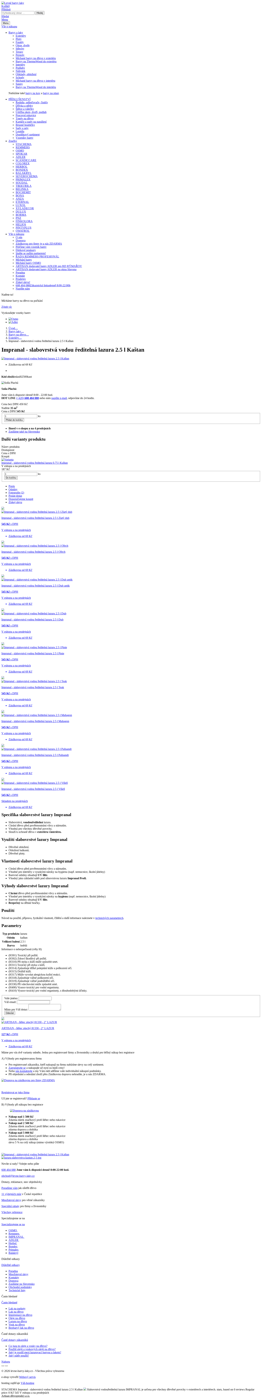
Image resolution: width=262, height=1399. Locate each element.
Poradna (20, 272)
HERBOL (21, 166)
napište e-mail (59, 398)
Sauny (19, 83)
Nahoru (5, 1361)
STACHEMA (24, 144)
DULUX (21, 211)
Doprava (20, 240)
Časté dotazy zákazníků (14, 1339)
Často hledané (9, 1302)
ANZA (20, 198)
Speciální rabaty (10, 1206)
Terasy (19, 51)
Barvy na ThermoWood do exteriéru (36, 61)
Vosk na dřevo (17, 1324)
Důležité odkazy (10, 1265)
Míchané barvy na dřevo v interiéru (35, 80)
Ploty (19, 38)
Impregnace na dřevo (20, 1314)
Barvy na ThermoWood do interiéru (36, 87)
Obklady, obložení (26, 74)
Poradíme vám (9, 1187)
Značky (13, 140)
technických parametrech (109, 918)
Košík (5, 6)
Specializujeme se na (13, 1224)
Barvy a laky (16, 32)
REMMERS (23, 147)
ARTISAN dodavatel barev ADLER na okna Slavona (46, 269)
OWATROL (23, 230)
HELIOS (21, 224)
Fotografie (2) (16, 492)
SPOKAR (21, 153)
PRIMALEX (23, 179)
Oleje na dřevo (17, 1318)
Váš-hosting (27, 1383)
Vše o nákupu (9, 26)
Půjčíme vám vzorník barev (31, 246)
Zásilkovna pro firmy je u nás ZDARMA (39, 243)
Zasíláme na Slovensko (22, 1283)
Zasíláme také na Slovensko (24, 431)
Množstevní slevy (11, 1200)
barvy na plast (51, 93)
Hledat (5, 16)
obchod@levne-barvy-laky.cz (18, 1175)
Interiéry (20, 64)
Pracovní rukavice (26, 115)
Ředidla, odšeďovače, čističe (32, 102)
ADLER (20, 157)
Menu (4, 19)
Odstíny (13, 489)
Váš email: (10, 1002)
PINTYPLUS (23, 227)
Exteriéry (21, 35)
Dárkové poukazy (26, 250)
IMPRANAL (16, 1236)
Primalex (14, 1249)
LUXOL (21, 205)
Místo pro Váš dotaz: (16, 1009)
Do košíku (11, 477)
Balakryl (13, 1252)
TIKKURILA (24, 185)
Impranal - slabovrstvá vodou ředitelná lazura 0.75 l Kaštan (34, 462)
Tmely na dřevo (25, 118)
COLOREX (23, 163)
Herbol (12, 1243)
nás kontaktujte (24, 1071)
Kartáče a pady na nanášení (31, 121)
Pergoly (20, 55)
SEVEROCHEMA (27, 176)
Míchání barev (24, 259)
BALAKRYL (24, 173)
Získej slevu (15, 502)
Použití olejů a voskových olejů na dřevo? (32, 1349)
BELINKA (22, 189)
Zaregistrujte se (17, 1067)
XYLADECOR (25, 208)
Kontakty (14, 1277)
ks (39, 416)
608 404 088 (43, 285)
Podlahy (20, 67)
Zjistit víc (6, 306)
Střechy (20, 48)
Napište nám (23, 288)
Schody (20, 77)
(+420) (27, 398)
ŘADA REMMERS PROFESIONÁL (37, 256)
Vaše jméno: (11, 998)
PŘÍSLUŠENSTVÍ (19, 99)
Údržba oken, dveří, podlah (31, 112)
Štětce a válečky (25, 108)
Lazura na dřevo (18, 1321)
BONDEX (22, 169)
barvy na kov (32, 93)
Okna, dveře (23, 45)
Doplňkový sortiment (28, 134)
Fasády (20, 42)
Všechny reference (11, 1212)
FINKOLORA (24, 221)
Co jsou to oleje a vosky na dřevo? (28, 1345)
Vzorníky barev (24, 137)
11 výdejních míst (11, 1194)
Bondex (13, 1246)
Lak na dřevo (16, 1311)
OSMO (20, 150)
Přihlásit (6, 9)
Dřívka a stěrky (24, 105)
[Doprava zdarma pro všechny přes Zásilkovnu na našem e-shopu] (24, 1110)
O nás (19, 237)
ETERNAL (22, 201)
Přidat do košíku (14, 420)
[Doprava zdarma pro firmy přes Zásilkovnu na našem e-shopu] (28, 1080)
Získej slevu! (23, 282)
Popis (12, 486)
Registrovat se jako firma (15, 1092)
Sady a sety (22, 128)
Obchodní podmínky (20, 1287)
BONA (20, 195)
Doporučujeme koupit (21, 499)
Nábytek (20, 71)
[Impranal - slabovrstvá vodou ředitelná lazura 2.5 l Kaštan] (35, 358)
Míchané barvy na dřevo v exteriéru (36, 58)
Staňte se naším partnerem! (31, 253)
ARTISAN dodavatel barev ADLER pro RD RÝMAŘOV (49, 266)
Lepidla (20, 131)
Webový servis (27, 1376)
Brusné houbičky (25, 124)
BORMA (21, 214)
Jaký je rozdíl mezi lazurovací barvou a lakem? (35, 1352)
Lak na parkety (17, 1308)
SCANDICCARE (26, 160)
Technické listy (17, 1290)
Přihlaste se (33, 1098)
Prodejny (21, 278)
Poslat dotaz (15, 495)
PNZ (18, 217)
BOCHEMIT (23, 192)
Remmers (14, 1233)
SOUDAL (22, 182)
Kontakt (20, 275)
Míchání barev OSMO (28, 262)
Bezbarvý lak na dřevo (21, 1327)
